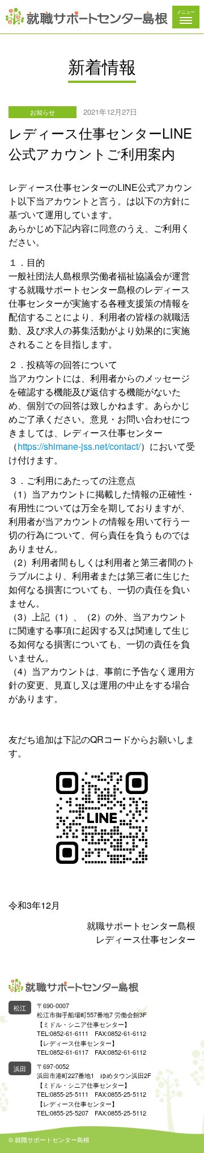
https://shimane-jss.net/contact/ (79, 446)
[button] (185, 17)
